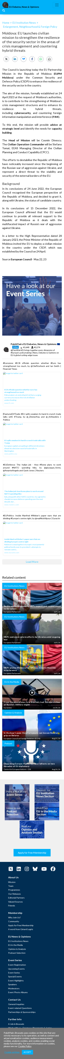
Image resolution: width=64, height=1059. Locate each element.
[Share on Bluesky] (23, 59)
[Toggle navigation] (57, 5)
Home (5, 22)
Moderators (13, 988)
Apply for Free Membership (32, 852)
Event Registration (17, 964)
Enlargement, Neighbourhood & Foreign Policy (30, 26)
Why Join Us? (14, 917)
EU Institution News (24, 22)
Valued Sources (15, 901)
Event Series (14, 972)
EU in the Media (15, 945)
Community (13, 921)
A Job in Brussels (16, 1024)
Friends (11, 905)
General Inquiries (16, 1004)
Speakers (12, 984)
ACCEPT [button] (27, 1052)
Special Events (15, 976)
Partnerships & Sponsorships (22, 1012)
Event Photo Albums (18, 992)
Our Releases (14, 894)
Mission (11, 882)
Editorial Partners (16, 897)
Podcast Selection (16, 953)
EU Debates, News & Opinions (24, 7)
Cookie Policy (24, 1046)
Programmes (14, 890)
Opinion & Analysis (17, 949)
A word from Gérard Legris (20, 929)
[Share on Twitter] (6, 59)
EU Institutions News (18, 941)
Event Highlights (16, 980)
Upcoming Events (16, 969)
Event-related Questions (20, 1008)
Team (10, 886)
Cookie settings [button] (12, 1052)
